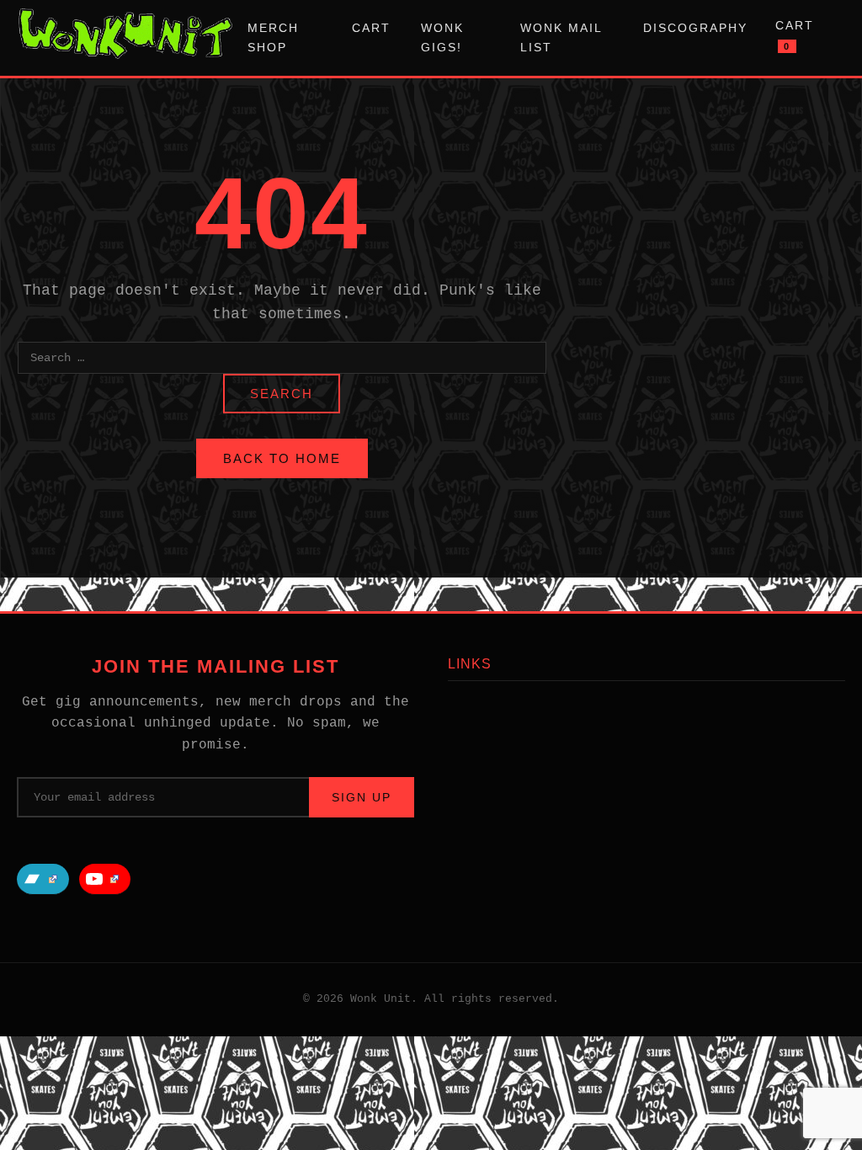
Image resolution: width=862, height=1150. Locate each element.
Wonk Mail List (561, 37)
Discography (695, 28)
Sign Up (361, 797)
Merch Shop (273, 37)
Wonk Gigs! (442, 37)
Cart (371, 28)
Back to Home (282, 458)
